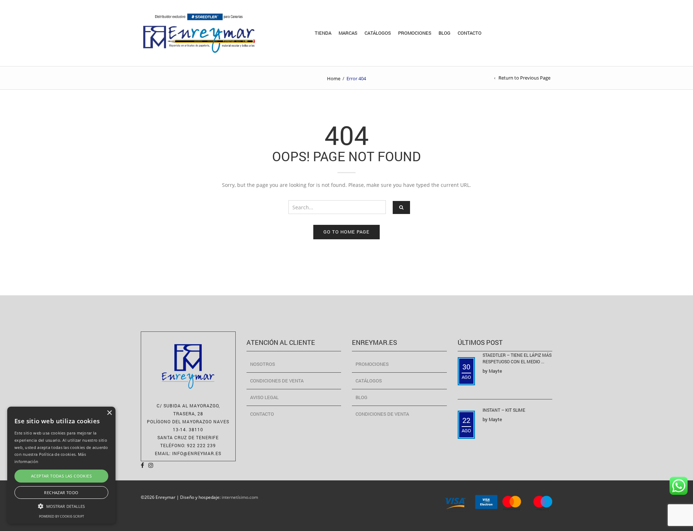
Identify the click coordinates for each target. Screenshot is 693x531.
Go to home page (346, 232)
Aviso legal (264, 397)
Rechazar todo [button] (61, 492)
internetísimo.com (240, 497)
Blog (444, 33)
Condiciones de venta (277, 381)
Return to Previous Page (524, 77)
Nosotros (262, 364)
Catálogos (378, 33)
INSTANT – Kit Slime (504, 410)
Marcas (348, 33)
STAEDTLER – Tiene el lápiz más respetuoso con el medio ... (517, 358)
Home (333, 78)
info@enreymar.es (196, 453)
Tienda (323, 33)
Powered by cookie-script (61, 516)
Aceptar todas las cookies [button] (61, 476)
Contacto (469, 33)
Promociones (414, 33)
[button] (61, 505)
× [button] (109, 413)
